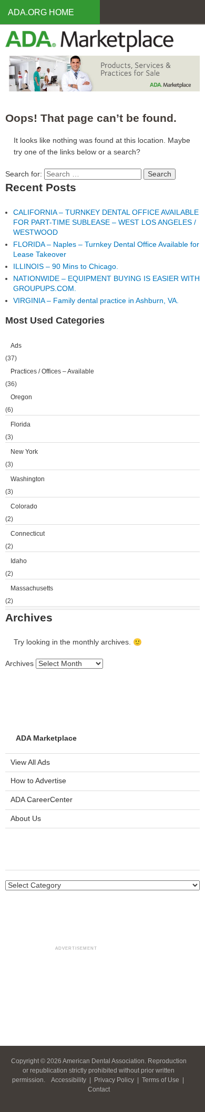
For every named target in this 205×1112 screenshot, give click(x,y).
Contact (99, 1089)
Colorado (24, 506)
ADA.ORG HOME (41, 12)
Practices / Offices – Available (52, 371)
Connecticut (28, 534)
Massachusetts (32, 588)
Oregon (21, 397)
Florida (20, 424)
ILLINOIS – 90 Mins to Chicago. (65, 267)
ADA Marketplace (46, 738)
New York (24, 452)
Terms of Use (161, 1080)
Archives (19, 664)
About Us (26, 819)
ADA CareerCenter (42, 800)
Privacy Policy (115, 1080)
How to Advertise (38, 781)
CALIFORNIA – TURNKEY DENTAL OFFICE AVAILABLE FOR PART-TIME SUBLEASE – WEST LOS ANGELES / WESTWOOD (106, 222)
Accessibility (69, 1080)
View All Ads (30, 762)
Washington (28, 479)
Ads (16, 345)
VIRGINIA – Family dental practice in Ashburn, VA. (96, 301)
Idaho (19, 561)
